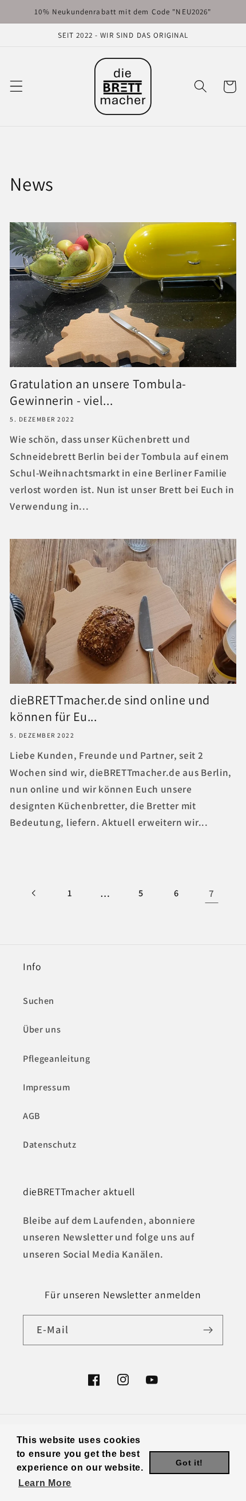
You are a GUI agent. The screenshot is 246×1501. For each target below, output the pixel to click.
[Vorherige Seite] (34, 893)
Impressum (46, 1087)
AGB (32, 1116)
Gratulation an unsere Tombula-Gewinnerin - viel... (98, 392)
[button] (16, 86)
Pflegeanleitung (56, 1059)
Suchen (38, 1001)
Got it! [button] (189, 1462)
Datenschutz (50, 1144)
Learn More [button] (45, 1483)
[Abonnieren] (208, 1330)
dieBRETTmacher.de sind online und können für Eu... (110, 708)
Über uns (42, 1029)
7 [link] (212, 893)
